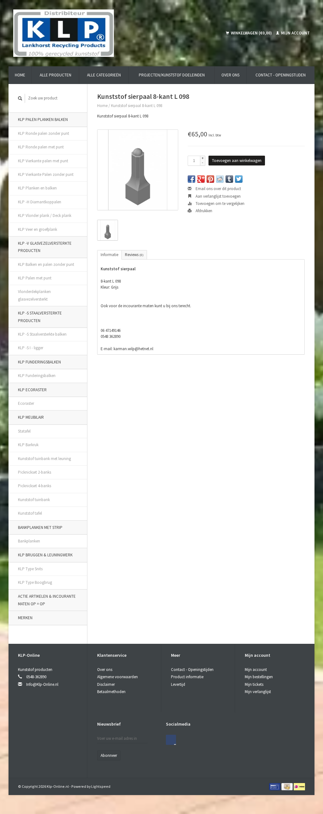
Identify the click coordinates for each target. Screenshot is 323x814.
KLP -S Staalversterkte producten (40, 316)
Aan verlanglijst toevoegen (218, 196)
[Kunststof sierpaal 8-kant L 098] (137, 170)
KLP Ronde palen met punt (41, 147)
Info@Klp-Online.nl (42, 684)
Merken (25, 617)
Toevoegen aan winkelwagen (236, 160)
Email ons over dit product (218, 188)
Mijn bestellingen (259, 676)
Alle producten (55, 75)
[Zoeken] (20, 98)
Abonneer (109, 755)
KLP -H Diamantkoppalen (39, 202)
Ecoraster (26, 403)
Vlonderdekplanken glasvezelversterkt (34, 295)
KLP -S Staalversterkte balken (42, 334)
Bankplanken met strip (40, 527)
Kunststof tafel (30, 513)
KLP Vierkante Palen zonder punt (45, 174)
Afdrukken (203, 210)
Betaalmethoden (111, 691)
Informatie (109, 254)
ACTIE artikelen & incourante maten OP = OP (47, 600)
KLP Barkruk (28, 444)
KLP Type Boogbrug (35, 582)
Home (20, 75)
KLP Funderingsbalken (39, 362)
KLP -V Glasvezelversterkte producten (45, 247)
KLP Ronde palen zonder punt (43, 133)
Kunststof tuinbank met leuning (44, 458)
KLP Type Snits (30, 569)
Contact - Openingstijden (280, 75)
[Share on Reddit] (220, 179)
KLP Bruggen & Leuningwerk (45, 555)
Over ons (230, 75)
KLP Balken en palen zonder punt (46, 264)
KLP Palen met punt (34, 278)
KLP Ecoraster (32, 389)
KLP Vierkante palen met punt (43, 161)
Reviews (134, 254)
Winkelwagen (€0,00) (251, 33)
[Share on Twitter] (239, 179)
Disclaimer (106, 684)
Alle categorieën (104, 75)
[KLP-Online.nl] (94, 33)
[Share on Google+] (201, 179)
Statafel (24, 431)
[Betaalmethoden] (275, 786)
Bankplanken (29, 541)
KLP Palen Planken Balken (43, 119)
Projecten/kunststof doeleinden (172, 75)
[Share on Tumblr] (229, 179)
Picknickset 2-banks (34, 472)
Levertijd (178, 684)
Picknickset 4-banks (34, 485)
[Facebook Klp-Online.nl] (171, 740)
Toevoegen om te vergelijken (219, 203)
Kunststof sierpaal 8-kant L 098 (136, 105)
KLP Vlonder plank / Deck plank (44, 215)
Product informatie (187, 676)
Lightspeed (100, 786)
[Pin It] (210, 179)
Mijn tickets (254, 684)
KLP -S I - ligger (30, 347)
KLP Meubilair (31, 417)
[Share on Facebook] (191, 179)
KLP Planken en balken (37, 188)
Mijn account (295, 33)
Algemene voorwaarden (117, 676)
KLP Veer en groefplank (37, 229)
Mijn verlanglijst (258, 691)
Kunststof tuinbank (34, 499)
